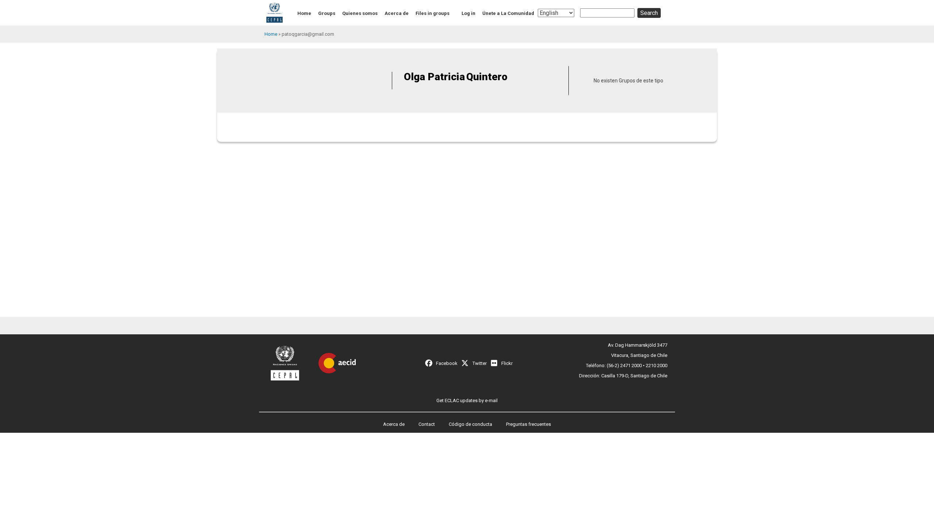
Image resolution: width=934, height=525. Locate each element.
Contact (426, 424)
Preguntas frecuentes (528, 424)
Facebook (447, 363)
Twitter (479, 363)
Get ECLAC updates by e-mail (467, 400)
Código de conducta (470, 424)
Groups (326, 13)
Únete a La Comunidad (508, 13)
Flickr (507, 363)
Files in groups (432, 13)
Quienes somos (360, 13)
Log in (468, 13)
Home (304, 13)
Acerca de (397, 13)
